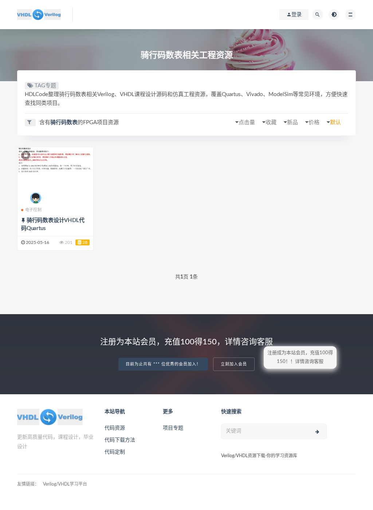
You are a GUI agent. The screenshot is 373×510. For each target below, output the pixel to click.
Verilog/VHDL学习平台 (65, 484)
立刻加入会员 (234, 364)
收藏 (271, 122)
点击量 (247, 122)
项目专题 (173, 428)
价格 (314, 122)
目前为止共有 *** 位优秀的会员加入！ (163, 364)
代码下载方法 (120, 440)
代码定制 (115, 452)
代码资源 (115, 428)
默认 (335, 122)
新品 (292, 122)
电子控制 (33, 210)
